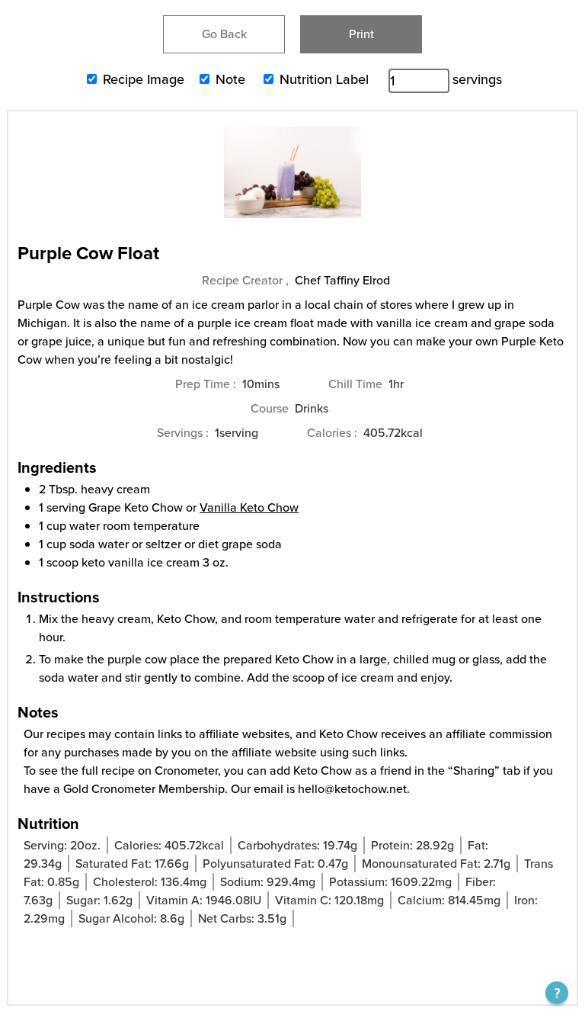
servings (477, 79)
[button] (556, 992)
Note (230, 79)
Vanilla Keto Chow (249, 507)
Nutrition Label (324, 79)
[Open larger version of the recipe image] (292, 179)
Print (361, 34)
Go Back (224, 34)
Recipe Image (143, 79)
